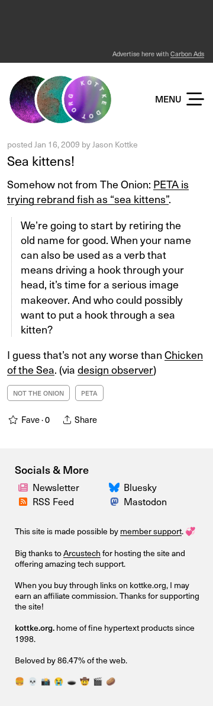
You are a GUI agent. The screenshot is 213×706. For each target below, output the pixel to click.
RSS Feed (53, 501)
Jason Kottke (115, 144)
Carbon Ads (187, 54)
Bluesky (140, 487)
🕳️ (71, 680)
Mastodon (145, 501)
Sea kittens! (41, 160)
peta (89, 393)
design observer (115, 369)
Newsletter (56, 487)
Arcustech (82, 553)
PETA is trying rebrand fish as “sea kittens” (98, 191)
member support (151, 531)
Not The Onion (38, 393)
